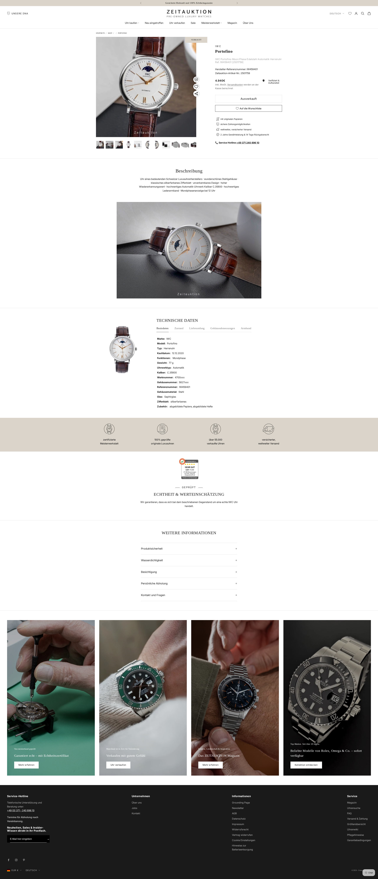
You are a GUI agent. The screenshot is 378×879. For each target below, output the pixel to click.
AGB (234, 813)
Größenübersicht (356, 824)
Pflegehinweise (355, 834)
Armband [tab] (246, 328)
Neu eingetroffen (154, 22)
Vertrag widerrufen (242, 834)
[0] (349, 13)
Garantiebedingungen (359, 840)
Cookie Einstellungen (243, 840)
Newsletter (238, 808)
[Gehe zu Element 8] (157, 145)
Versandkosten (235, 84)
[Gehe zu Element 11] (185, 145)
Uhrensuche (353, 808)
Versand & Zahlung (357, 818)
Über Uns (248, 22)
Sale (193, 22)
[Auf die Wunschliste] (196, 86)
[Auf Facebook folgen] (8, 859)
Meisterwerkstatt (210, 22)
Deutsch (335, 13)
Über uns (137, 802)
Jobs (134, 808)
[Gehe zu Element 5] (128, 145)
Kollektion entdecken (306, 764)
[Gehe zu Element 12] (194, 145)
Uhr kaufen (131, 22)
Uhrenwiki (352, 829)
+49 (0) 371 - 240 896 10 (20, 810)
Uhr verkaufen (177, 22)
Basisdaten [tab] (163, 328)
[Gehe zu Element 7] (147, 145)
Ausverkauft (249, 98)
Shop (110, 33)
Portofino (122, 33)
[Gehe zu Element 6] (138, 145)
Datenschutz (239, 818)
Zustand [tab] (179, 328)
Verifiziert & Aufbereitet (273, 81)
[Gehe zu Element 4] (119, 145)
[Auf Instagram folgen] (16, 859)
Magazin (232, 22)
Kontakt (136, 813)
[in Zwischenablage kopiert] (196, 94)
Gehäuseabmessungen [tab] (222, 328)
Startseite (100, 33)
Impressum (238, 824)
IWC (218, 46)
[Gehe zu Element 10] (176, 145)
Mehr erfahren (26, 764)
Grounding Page (241, 802)
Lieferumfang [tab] (197, 328)
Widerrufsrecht (240, 829)
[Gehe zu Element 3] (109, 145)
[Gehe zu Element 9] (166, 145)
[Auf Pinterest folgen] (23, 859)
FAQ (349, 813)
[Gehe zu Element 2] (100, 145)
